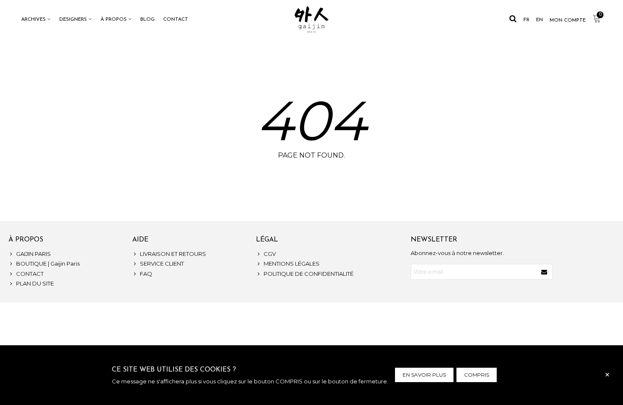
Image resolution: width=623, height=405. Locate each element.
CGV (270, 253)
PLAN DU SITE (35, 283)
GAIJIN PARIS (33, 253)
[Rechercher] (513, 19)
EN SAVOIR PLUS (424, 375)
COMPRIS (476, 375)
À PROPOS (113, 19)
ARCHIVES (33, 19)
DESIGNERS (73, 19)
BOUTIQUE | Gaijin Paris (48, 263)
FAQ (146, 273)
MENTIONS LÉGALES (292, 263)
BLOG (147, 19)
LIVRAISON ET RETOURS (173, 253)
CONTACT (175, 19)
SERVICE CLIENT (162, 263)
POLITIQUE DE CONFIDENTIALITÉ (308, 273)
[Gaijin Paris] (311, 19)
